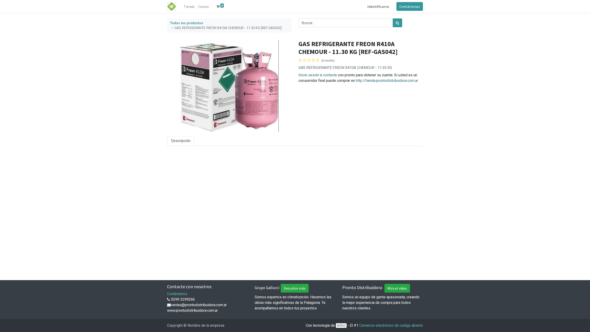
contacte (330, 75)
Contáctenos (409, 6)
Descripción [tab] (180, 141)
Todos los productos (186, 23)
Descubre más (295, 288)
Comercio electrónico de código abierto (391, 325)
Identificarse (378, 6)
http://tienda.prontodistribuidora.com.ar (387, 80)
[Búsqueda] (397, 22)
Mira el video (397, 288)
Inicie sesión (308, 75)
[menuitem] (189, 6)
